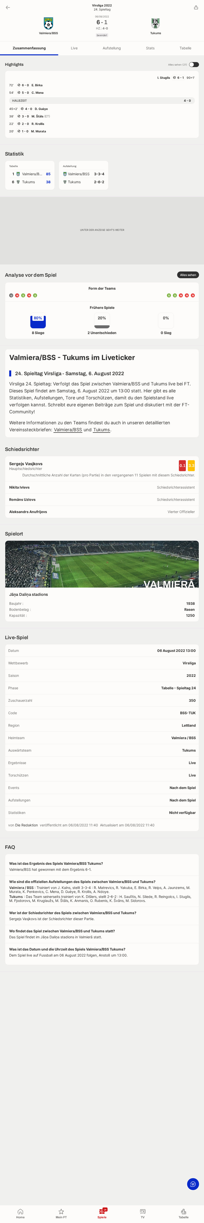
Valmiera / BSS (183, 738)
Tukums (101, 429)
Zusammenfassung (29, 48)
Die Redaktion (26, 825)
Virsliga (189, 663)
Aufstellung (112, 48)
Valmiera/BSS (68, 429)
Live (74, 48)
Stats (150, 48)
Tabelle (185, 48)
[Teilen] (196, 7)
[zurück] (8, 7)
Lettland (189, 725)
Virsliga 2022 (102, 5)
